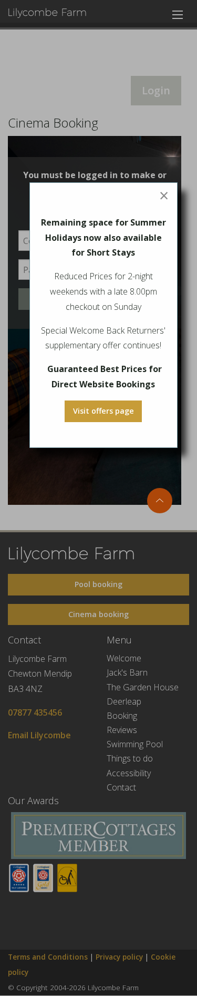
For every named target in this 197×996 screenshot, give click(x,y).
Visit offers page (103, 411)
